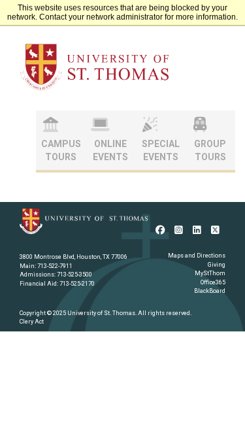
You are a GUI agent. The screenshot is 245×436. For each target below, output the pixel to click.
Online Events (110, 150)
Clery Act (32, 321)
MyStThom (210, 273)
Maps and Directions (196, 255)
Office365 (213, 282)
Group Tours (210, 150)
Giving (216, 264)
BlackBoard (209, 291)
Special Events (161, 150)
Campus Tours (61, 150)
